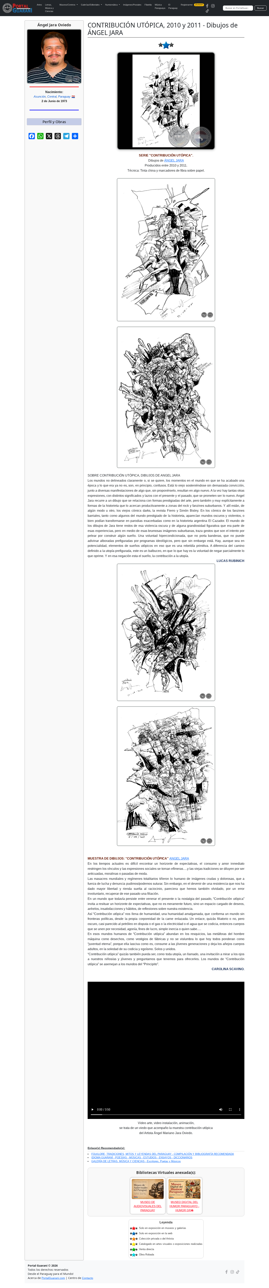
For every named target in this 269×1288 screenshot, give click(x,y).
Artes (39, 5)
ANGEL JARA (179, 858)
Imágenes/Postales (132, 5)
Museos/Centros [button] (67, 5)
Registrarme (192, 5)
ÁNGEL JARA (174, 160)
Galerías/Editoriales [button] (90, 5)
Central (52, 96)
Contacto (87, 1278)
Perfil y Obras (54, 121)
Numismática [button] (111, 5)
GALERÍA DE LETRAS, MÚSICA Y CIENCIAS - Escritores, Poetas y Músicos (136, 1161)
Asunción (40, 96)
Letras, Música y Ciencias (49, 8)
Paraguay (64, 96)
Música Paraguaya (160, 6)
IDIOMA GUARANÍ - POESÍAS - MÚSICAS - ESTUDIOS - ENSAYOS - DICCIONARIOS (141, 1157)
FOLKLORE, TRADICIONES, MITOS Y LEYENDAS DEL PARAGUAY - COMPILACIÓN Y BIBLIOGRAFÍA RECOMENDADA (162, 1154)
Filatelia (148, 5)
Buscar (260, 7)
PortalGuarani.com (53, 1278)
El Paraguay (173, 6)
